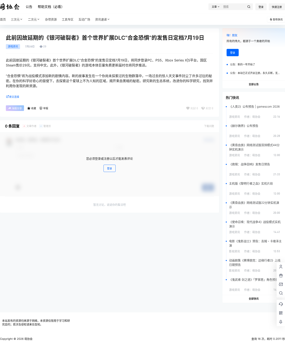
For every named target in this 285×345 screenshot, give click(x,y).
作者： (252, 116)
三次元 (15, 19)
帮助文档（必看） (51, 7)
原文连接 (14, 96)
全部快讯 (254, 298)
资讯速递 (101, 19)
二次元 (32, 19)
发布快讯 (278, 19)
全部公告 (254, 84)
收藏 (33, 108)
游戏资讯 (13, 46)
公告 (29, 7)
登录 (261, 7)
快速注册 (277, 7)
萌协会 (28, 338)
